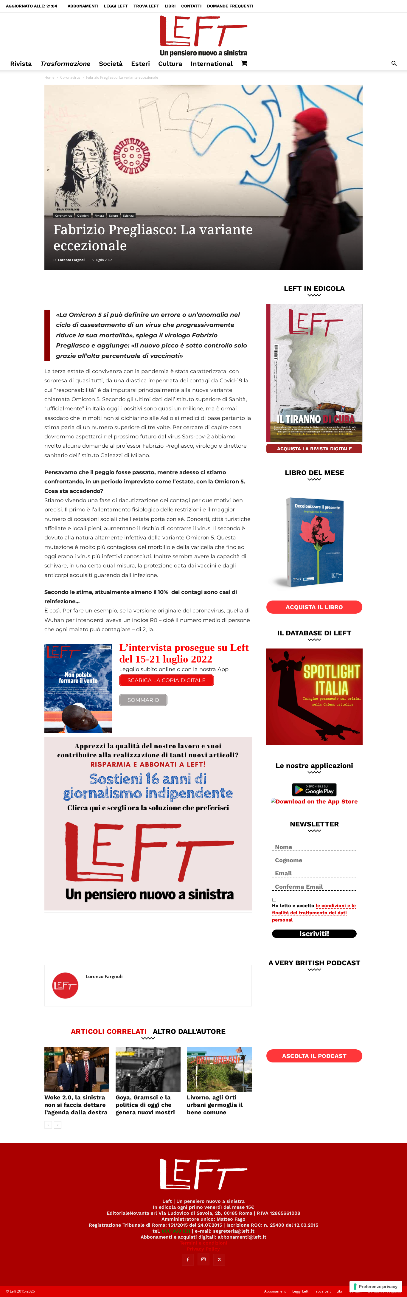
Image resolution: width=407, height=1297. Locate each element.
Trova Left (146, 6)
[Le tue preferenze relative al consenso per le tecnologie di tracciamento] (375, 1286)
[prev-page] (48, 1125)
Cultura (170, 63)
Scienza (128, 215)
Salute (113, 215)
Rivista (21, 63)
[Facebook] (87, 290)
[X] (107, 290)
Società (111, 63)
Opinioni (83, 215)
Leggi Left (116, 6)
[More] (146, 290)
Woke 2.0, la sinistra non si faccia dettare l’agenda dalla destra (76, 1105)
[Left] (203, 35)
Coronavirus (70, 77)
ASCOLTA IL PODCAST (314, 1055)
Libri (170, 6)
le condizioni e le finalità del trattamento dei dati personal (314, 913)
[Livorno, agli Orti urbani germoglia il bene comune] (219, 1069)
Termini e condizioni (203, 1243)
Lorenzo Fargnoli (71, 259)
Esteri (140, 63)
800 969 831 (176, 1231)
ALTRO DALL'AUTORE (189, 1031)
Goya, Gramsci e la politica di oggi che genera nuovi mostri (145, 1105)
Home (49, 77)
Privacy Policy (203, 1249)
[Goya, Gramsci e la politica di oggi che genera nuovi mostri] (148, 1069)
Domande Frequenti (230, 6)
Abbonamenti (83, 6)
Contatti (191, 6)
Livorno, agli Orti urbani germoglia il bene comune (215, 1105)
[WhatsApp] (126, 290)
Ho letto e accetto (314, 913)
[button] (394, 64)
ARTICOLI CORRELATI (109, 1031)
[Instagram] (203, 1259)
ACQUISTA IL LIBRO (314, 607)
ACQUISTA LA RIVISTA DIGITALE (314, 449)
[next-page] (57, 1125)
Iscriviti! (314, 934)
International (212, 63)
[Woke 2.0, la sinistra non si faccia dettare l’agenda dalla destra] (76, 1069)
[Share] (58, 933)
